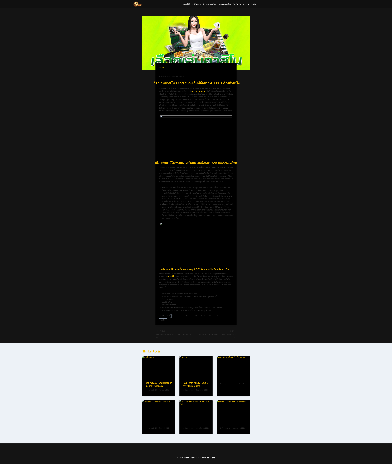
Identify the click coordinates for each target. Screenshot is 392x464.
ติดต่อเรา (254, 4)
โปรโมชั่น (237, 4)
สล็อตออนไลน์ (211, 4)
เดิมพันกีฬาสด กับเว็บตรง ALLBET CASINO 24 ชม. (173, 334)
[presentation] (158, 367)
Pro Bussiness (226, 428)
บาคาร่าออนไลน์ (177, 316)
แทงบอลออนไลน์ (225, 4)
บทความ (246, 4)
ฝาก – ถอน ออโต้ (191, 316)
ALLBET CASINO (199, 91)
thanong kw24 (165, 76)
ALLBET (186, 4)
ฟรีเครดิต (202, 316)
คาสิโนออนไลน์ (198, 4)
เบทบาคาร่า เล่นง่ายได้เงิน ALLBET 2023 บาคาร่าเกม (217, 334)
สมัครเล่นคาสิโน (214, 316)
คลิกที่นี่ (171, 276)
